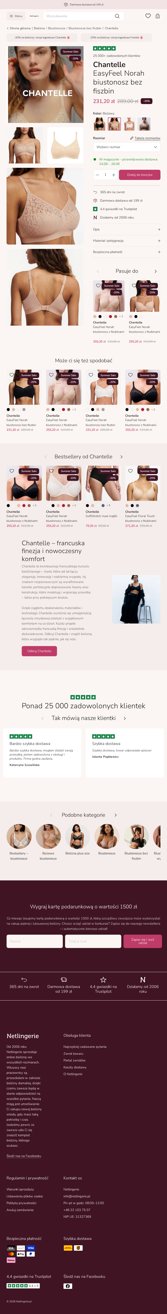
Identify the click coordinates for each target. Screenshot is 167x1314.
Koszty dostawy (75, 1067)
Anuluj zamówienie (20, 1210)
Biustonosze (56, 28)
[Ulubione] (148, 15)
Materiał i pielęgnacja (108, 240)
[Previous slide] (42, 718)
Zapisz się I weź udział (142, 941)
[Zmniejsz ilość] (97, 175)
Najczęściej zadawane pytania (85, 1047)
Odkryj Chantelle (39, 651)
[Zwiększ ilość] (114, 175)
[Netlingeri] (34, 16)
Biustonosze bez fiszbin (85, 28)
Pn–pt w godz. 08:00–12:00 (83, 1203)
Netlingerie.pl (24, 1301)
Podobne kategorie (83, 815)
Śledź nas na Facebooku (24, 1156)
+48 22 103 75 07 (76, 1210)
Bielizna (39, 28)
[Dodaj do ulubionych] (12, 51)
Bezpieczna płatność (107, 252)
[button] (83, 16)
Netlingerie (71, 1189)
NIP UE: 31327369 (77, 1216)
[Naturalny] (105, 316)
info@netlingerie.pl (76, 1196)
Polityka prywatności (21, 1203)
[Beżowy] (95, 316)
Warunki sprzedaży (20, 1189)
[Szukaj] (117, 16)
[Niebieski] (103, 505)
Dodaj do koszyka (139, 175)
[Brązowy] (115, 316)
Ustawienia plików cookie (25, 1196)
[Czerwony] (110, 316)
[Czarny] (100, 316)
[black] (99, 124)
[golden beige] (114, 124)
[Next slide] (124, 718)
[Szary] (24, 409)
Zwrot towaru (73, 1053)
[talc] (129, 124)
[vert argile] (143, 124)
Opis (96, 229)
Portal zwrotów (74, 1060)
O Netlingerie (72, 1074)
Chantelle (111, 28)
